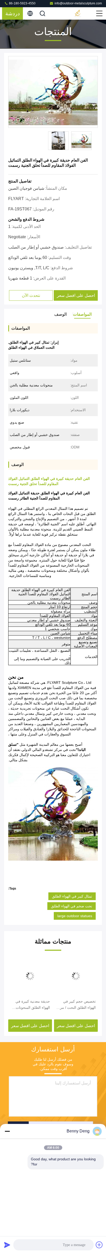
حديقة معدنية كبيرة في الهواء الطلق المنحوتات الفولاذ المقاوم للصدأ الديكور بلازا (32, 1005)
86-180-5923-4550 (22, 3)
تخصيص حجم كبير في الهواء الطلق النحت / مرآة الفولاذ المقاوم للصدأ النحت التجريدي (76, 1005)
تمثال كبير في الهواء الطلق (72, 896)
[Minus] (7, 1131)
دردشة (12, 13)
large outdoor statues (74, 916)
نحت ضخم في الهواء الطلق (71, 906)
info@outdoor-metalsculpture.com (78, 3)
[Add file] (99, 1244)
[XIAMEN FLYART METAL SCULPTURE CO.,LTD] (84, 13)
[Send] (7, 1244)
